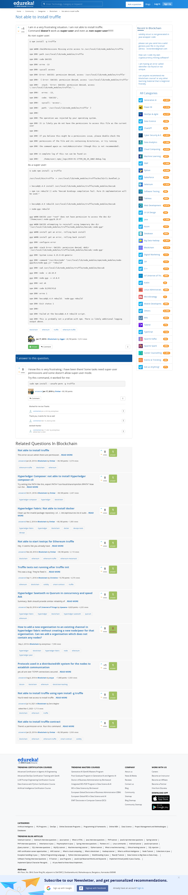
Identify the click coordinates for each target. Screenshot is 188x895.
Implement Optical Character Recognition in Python (33, 862)
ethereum (46, 330)
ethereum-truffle (69, 330)
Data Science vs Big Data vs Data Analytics (143, 855)
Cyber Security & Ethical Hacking (153, 135)
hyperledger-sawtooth (72, 614)
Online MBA (113, 826)
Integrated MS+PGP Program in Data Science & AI (91, 784)
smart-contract (59, 584)
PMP (146, 163)
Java (146, 219)
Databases (22, 830)
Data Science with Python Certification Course (36, 784)
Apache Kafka (150, 338)
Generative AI (150, 100)
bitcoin (21, 684)
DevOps (53, 826)
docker (66, 528)
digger (62, 339)
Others (147, 310)
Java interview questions (95, 840)
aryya (51, 678)
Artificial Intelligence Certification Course (34, 788)
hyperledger (46, 499)
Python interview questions (78, 855)
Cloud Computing (152, 149)
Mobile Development (153, 303)
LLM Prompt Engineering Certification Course (36, 780)
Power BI (148, 107)
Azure (146, 226)
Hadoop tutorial (108, 851)
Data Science (150, 121)
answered (38, 391)
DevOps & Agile (151, 114)
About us (128, 771)
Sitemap (128, 796)
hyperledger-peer (26, 655)
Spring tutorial (151, 840)
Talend (147, 324)
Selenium (148, 184)
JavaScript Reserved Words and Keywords (90, 859)
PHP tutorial (112, 840)
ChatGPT (148, 128)
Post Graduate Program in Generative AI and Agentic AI (93, 776)
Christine (54, 578)
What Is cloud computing (72, 851)
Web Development (152, 205)
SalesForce (149, 177)
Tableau (148, 198)
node (66, 650)
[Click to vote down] (18, 31)
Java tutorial (64, 840)
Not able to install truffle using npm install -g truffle (50, 693)
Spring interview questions (86, 844)
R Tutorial (53, 859)
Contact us (129, 784)
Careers (155, 771)
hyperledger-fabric (26, 528)
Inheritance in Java (46, 844)
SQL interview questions (41, 847)
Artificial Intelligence (25, 826)
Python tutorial (96, 847)
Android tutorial (135, 844)
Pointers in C (105, 844)
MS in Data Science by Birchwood (84, 788)
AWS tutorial (55, 851)
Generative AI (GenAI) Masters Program (87, 771)
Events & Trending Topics (153, 360)
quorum (88, 614)
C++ (146, 268)
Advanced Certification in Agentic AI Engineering (37, 771)
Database (148, 233)
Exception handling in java (27, 855)
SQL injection (153, 847)
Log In (157, 4)
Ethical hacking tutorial (136, 847)
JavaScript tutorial (151, 844)
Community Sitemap (133, 804)
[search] (44, 4)
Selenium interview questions (45, 840)
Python (147, 170)
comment (47, 347)
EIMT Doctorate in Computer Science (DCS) (88, 800)
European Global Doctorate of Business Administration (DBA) (96, 792)
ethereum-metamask (69, 558)
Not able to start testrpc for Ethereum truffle (46, 541)
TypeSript (148, 331)
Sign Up (167, 4)
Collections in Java (163, 851)
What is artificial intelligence (128, 851)
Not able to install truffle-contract (39, 721)
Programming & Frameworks (95, 826)
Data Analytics (150, 142)
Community (130, 792)
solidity (46, 584)
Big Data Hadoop (152, 240)
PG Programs (41, 826)
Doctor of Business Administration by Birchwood (91, 780)
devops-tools (78, 528)
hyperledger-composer (28, 499)
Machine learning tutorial (77, 847)
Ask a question (134, 4)
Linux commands (119, 844)
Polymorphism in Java (65, 844)
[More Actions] (128, 347)
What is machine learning (115, 847)
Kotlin (146, 282)
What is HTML (77, 840)
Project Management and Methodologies (150, 826)
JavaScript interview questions (131, 840)
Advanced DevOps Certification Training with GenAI (38, 776)
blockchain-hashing (60, 684)
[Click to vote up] (18, 27)
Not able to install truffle (33, 450)
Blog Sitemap (130, 800)
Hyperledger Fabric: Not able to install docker (46, 508)
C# (145, 261)
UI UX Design (150, 212)
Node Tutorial (147, 851)
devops (22, 532)
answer (34, 347)
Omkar (58, 391)
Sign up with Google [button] (62, 888)
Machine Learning (152, 156)
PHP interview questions (27, 844)
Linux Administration (153, 289)
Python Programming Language (53, 855)
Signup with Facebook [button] (95, 888)
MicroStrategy (150, 296)
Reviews (128, 780)
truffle (56, 330)
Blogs (147, 4)
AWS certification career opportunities (32, 851)
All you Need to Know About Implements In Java (68, 862)
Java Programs (65, 859)
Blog (127, 788)
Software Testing (152, 191)
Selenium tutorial (24, 840)
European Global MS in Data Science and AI (88, 796)
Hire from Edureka (159, 788)
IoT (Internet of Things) (48, 607)
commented (37, 411)
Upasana (63, 607)
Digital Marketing (152, 254)
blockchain (34, 330)
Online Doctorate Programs (69, 826)
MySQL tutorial (59, 847)
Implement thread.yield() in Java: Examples (125, 859)
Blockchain (52, 339)
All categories (148, 93)
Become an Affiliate (159, 780)
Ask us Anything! (151, 367)
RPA (146, 317)
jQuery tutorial (23, 847)
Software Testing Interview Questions (32, 859)
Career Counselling (153, 353)
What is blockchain (92, 851)
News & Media (131, 776)
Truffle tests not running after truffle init (43, 567)
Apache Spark (150, 346)
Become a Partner (159, 784)
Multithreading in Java (100, 855)
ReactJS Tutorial (118, 855)
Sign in (140, 888)
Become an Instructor (161, 776)
